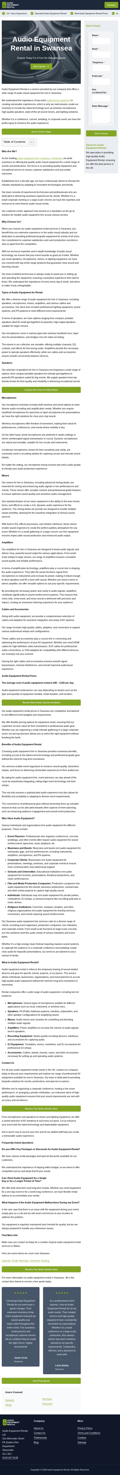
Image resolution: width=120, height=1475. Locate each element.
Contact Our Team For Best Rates (41, 390)
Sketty (15, 1260)
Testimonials (40, 1437)
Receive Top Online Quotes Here (41, 1108)
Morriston (24, 1260)
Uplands (6, 1260)
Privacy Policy (85, 1428)
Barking (45, 1260)
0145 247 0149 (10, 1457)
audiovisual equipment (58, 100)
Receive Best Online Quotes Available (41, 702)
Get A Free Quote (41, 1381)
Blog (36, 1442)
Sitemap (82, 1442)
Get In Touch (101, 133)
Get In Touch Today (41, 132)
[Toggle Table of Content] (30, 142)
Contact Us (39, 1433)
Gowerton (35, 1260)
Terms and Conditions (89, 1433)
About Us (38, 1428)
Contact (111, 5)
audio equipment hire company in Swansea (39, 158)
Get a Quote (39, 66)
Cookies (82, 1437)
